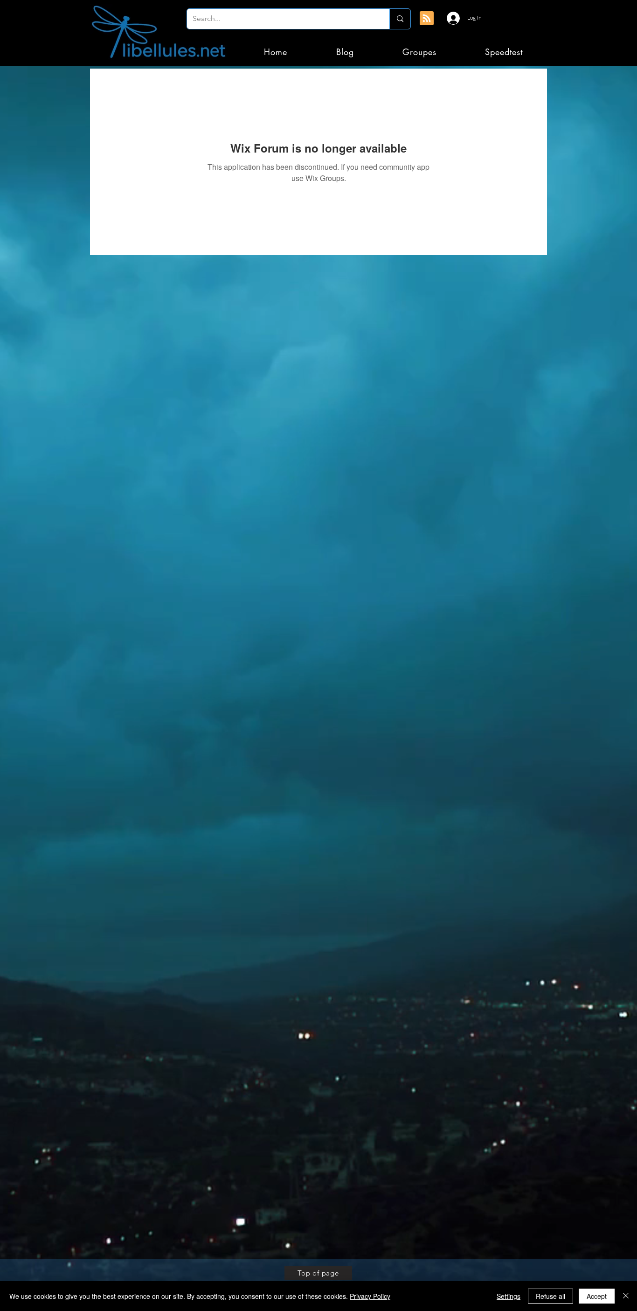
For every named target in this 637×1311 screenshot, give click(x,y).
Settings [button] (508, 1296)
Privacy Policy (370, 1296)
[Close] (625, 1296)
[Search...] (399, 19)
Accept (597, 1296)
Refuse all (550, 1296)
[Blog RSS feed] (427, 18)
